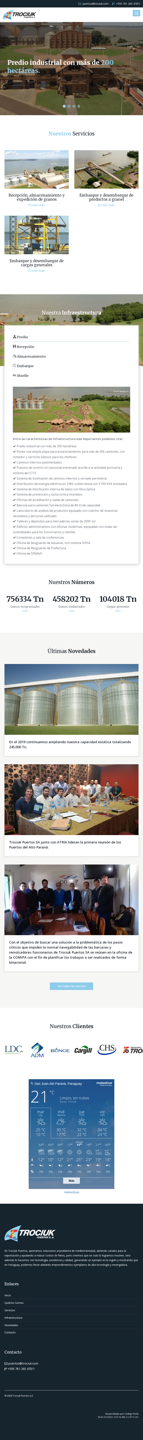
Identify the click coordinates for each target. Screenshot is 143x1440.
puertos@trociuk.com (95, 3)
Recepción (25, 347)
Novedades (11, 1325)
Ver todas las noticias (71, 986)
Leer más (38, 205)
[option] (71, 68)
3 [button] (73, 106)
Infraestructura (13, 1317)
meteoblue (71, 1192)
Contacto (10, 1332)
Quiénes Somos (14, 1303)
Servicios (9, 1310)
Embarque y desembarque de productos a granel (106, 197)
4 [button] (78, 106)
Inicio (7, 1295)
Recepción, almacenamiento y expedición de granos (37, 197)
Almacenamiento (31, 356)
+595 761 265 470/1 (127, 3)
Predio (22, 337)
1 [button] (64, 106)
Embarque (25, 366)
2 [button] (69, 106)
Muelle (22, 375)
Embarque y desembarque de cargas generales (36, 262)
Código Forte (132, 1413)
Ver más (19, 83)
